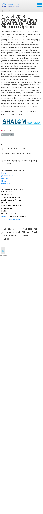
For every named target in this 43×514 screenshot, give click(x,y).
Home (2, 11)
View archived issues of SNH (11, 219)
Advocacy (4, 178)
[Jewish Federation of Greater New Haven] (11, 5)
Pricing (3, 216)
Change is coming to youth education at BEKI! (12, 233)
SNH (7, 11)
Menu (39, 5)
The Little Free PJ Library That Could (29, 232)
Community (7, 135)
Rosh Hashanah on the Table (14, 148)
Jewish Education (7, 176)
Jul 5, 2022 (7, 130)
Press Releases (15, 11)
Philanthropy (5, 181)
